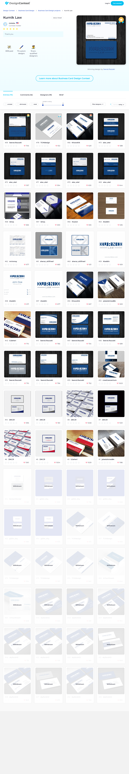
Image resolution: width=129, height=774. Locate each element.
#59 (100, 261)
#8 (68, 420)
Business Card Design (26, 10)
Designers (46, 95)
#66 (69, 222)
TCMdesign (45, 142)
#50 (100, 301)
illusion (75, 222)
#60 (69, 261)
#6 (6, 459)
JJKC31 (12, 420)
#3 (68, 459)
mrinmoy (13, 261)
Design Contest (9, 10)
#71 (37, 182)
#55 (69, 301)
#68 (6, 222)
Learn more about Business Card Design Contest (64, 78)
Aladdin (106, 222)
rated (35, 104)
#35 (6, 380)
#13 (100, 380)
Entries (8, 95)
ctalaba (12, 23)
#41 (37, 341)
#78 (38, 143)
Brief (61, 95)
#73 (100, 143)
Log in (107, 3)
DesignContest (17, 3)
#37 (69, 341)
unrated (9, 104)
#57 (38, 301)
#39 (6, 143)
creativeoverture (110, 380)
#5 (37, 459)
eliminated (23, 104)
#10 (6, 420)
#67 (38, 222)
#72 (6, 182)
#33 (69, 380)
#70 (69, 182)
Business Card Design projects (49, 10)
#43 (6, 341)
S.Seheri (12, 340)
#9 (37, 420)
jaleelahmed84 (109, 301)
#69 (100, 182)
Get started (117, 3)
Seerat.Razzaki (109, 69)
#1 (100, 459)
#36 (100, 341)
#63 (100, 222)
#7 (100, 420)
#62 (6, 261)
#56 (69, 143)
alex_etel (106, 142)
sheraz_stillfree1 (47, 261)
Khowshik (76, 142)
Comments (26, 95)
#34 (38, 380)
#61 (37, 261)
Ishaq (11, 222)
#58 (6, 301)
